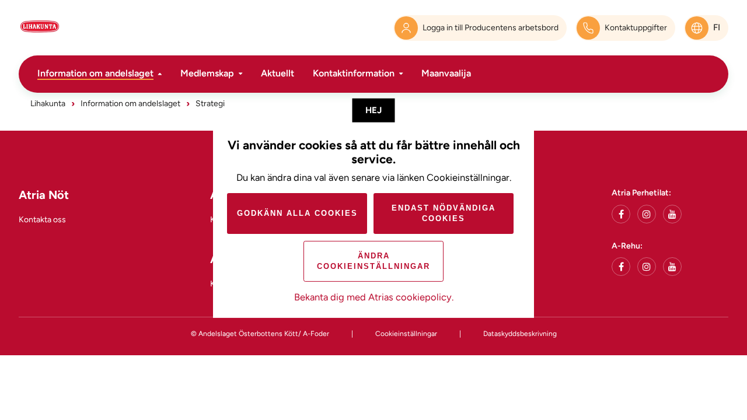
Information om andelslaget (95, 73)
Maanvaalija (446, 73)
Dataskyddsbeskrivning (520, 334)
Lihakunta (47, 103)
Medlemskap (207, 73)
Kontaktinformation (354, 73)
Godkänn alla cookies (297, 213)
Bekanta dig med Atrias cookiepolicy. (373, 297)
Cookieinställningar (406, 334)
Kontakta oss (42, 220)
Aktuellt (277, 73)
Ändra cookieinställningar (373, 261)
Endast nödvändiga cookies (443, 213)
